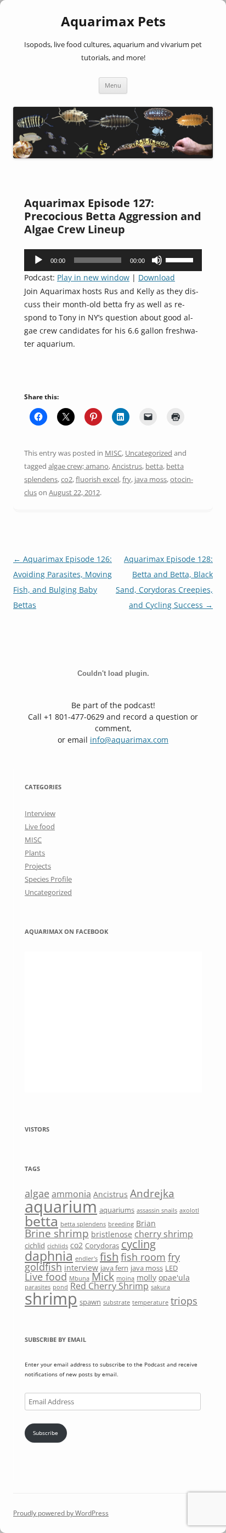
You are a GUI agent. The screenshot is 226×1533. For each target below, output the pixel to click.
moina (125, 1278)
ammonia (71, 1194)
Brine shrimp (57, 1233)
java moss (150, 479)
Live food (40, 826)
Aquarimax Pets (113, 21)
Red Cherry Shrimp (109, 1286)
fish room (143, 1257)
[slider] (181, 259)
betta (154, 466)
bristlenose (111, 1234)
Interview (40, 813)
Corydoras (102, 1245)
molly (146, 1277)
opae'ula (174, 1277)
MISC (113, 453)
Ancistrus (127, 466)
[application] (113, 260)
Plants (35, 853)
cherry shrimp (163, 1234)
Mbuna (79, 1278)
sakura (160, 1287)
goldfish (43, 1266)
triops (184, 1300)
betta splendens (83, 1224)
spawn (90, 1302)
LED (171, 1268)
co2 (66, 479)
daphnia (49, 1256)
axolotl (189, 1210)
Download (156, 277)
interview (81, 1267)
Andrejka (152, 1193)
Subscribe (45, 1433)
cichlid (35, 1245)
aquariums (116, 1210)
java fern (114, 1268)
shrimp (51, 1298)
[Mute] (156, 260)
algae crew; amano (78, 466)
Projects (38, 866)
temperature (150, 1302)
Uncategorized (148, 453)
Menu (113, 85)
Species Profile (48, 879)
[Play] (38, 260)
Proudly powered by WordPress (61, 1513)
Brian (146, 1223)
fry (126, 479)
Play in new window (93, 277)
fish (109, 1256)
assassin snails (157, 1210)
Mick (103, 1276)
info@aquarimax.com (129, 739)
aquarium (61, 1207)
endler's (86, 1258)
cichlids (57, 1246)
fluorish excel (97, 479)
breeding (121, 1224)
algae (37, 1193)
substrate (116, 1302)
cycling (138, 1244)
